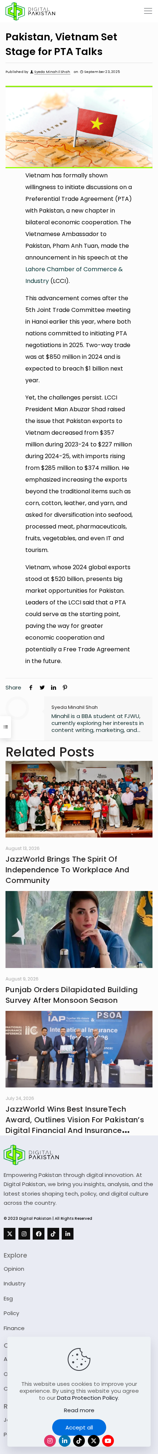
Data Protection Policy (87, 1398)
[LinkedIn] (67, 1234)
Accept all (79, 1427)
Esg (8, 1298)
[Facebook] (38, 1234)
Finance (14, 1328)
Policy (11, 1313)
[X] (9, 1234)
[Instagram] (24, 1234)
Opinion (14, 1269)
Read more (79, 1410)
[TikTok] (53, 1234)
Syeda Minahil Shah (52, 72)
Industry (14, 1283)
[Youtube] (108, 1441)
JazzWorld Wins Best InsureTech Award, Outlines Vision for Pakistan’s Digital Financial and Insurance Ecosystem (75, 1125)
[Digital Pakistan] (30, 11)
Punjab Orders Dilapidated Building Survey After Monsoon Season (72, 994)
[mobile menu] (148, 11)
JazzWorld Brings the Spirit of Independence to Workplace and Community (68, 870)
